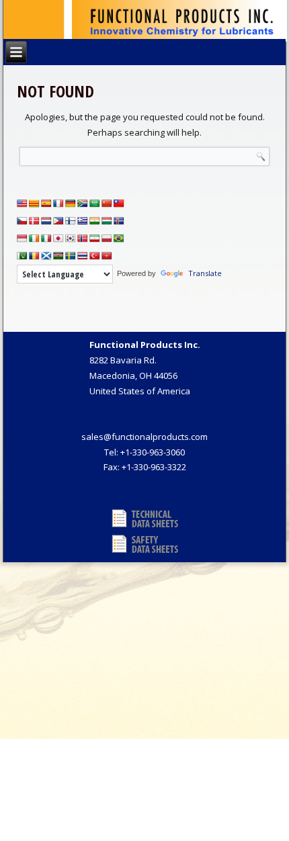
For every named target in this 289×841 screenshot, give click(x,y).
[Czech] (22, 221)
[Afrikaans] (82, 203)
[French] (58, 203)
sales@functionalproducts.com (144, 437)
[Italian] (46, 238)
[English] (22, 203)
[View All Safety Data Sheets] (145, 544)
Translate (205, 273)
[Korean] (70, 238)
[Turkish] (94, 256)
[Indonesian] (22, 238)
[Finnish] (70, 221)
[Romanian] (34, 256)
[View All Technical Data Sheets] (145, 518)
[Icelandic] (119, 221)
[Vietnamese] (106, 256)
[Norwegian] (82, 238)
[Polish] (106, 238)
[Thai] (82, 256)
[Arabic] (94, 203)
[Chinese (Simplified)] (106, 203)
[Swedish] (70, 256)
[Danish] (34, 221)
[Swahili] (58, 256)
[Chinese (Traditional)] (119, 203)
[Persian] (94, 238)
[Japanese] (58, 238)
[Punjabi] (22, 256)
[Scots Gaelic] (46, 256)
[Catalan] (34, 203)
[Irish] (34, 238)
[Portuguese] (119, 238)
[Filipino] (58, 221)
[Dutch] (46, 221)
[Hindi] (94, 221)
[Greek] (82, 221)
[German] (70, 203)
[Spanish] (46, 203)
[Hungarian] (106, 221)
